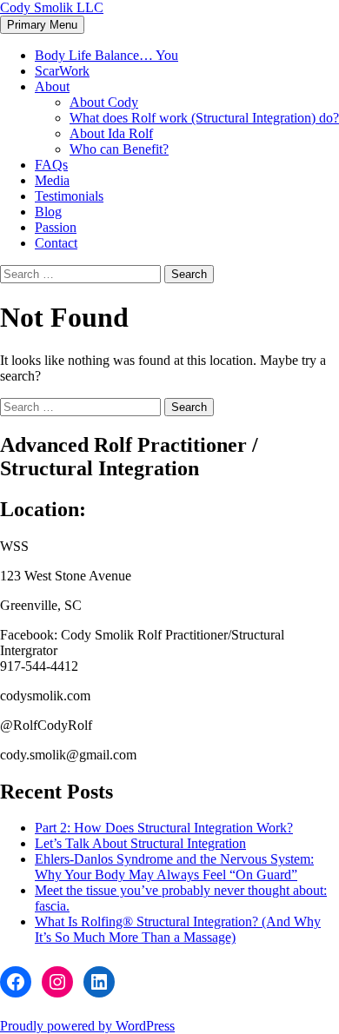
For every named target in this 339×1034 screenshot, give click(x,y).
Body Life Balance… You (106, 55)
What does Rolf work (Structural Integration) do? (204, 117)
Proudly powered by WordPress (87, 1025)
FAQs (51, 164)
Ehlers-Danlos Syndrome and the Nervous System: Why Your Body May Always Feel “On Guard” (174, 867)
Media (52, 180)
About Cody (104, 102)
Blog (48, 211)
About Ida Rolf (111, 133)
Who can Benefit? (119, 149)
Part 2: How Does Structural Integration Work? (164, 827)
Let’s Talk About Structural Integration (140, 843)
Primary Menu (42, 24)
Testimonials (69, 196)
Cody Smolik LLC (51, 7)
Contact (56, 242)
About (52, 86)
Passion (55, 227)
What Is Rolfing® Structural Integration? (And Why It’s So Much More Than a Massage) (178, 929)
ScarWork (62, 70)
